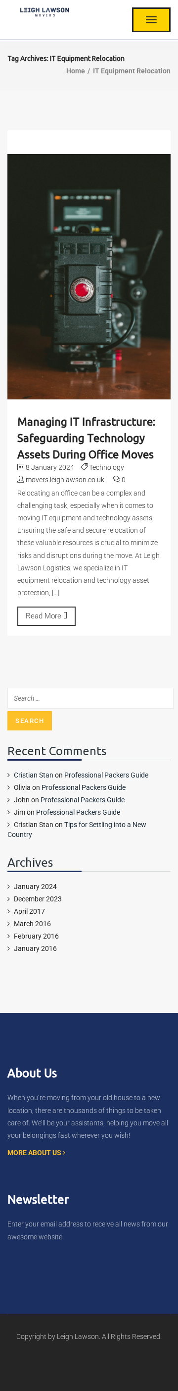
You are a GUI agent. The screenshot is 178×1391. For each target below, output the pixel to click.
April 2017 (29, 911)
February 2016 (36, 936)
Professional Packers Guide (106, 775)
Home (75, 71)
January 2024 (35, 886)
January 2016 (35, 948)
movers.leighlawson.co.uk (65, 480)
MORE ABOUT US (35, 1153)
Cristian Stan (33, 775)
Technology (106, 467)
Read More (44, 616)
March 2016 (32, 924)
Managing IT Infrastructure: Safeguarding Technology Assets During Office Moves (86, 437)
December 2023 (38, 899)
